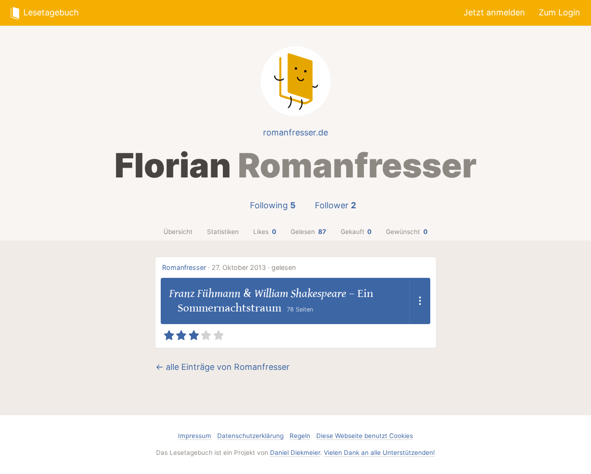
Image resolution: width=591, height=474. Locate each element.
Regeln (300, 435)
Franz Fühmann (205, 293)
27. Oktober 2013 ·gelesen (254, 267)
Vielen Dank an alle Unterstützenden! (379, 452)
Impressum (194, 435)
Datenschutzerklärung (250, 435)
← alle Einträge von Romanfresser (223, 367)
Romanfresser (184, 267)
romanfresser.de (295, 132)
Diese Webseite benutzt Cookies (364, 435)
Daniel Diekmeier (295, 452)
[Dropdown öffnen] (419, 301)
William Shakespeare (300, 293)
